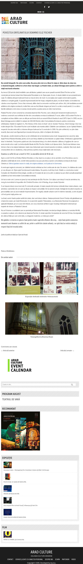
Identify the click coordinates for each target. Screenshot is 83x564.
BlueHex (53, 563)
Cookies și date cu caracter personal (57, 2)
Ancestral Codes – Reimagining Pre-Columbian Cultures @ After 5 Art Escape (26, 470)
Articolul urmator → (67, 350)
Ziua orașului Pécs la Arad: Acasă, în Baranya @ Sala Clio (21, 505)
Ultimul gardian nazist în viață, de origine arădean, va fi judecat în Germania (35, 163)
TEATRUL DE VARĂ (11, 399)
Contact (39, 2)
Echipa (32, 2)
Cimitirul (29, 182)
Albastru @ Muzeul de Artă (11, 493)
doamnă (5, 86)
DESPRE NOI (14, 2)
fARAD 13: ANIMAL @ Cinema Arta (14, 539)
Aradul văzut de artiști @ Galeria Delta (15, 517)
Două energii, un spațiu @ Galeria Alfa (15, 482)
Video (73, 559)
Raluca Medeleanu (7, 251)
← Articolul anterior (7, 350)
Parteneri (23, 2)
